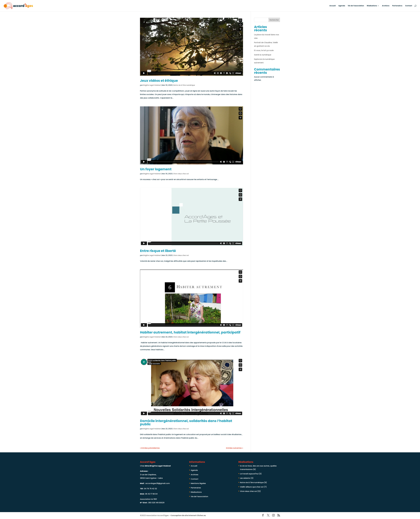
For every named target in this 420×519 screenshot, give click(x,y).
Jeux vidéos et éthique (159, 80)
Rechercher (274, 20)
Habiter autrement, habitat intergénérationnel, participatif (190, 332)
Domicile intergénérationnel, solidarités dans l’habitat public (186, 423)
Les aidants (245, 478)
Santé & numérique (262, 55)
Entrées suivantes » (234, 448)
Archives (385, 6)
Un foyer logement (156, 169)
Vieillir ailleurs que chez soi (251, 487)
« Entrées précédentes (150, 448)
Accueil (332, 6)
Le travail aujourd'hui (249, 473)
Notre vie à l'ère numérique (184, 85)
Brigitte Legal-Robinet (152, 85)
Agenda (341, 6)
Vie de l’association (356, 6)
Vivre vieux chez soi (181, 174)
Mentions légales (198, 483)
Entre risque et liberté (158, 250)
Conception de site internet (188, 515)
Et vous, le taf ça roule (264, 50)
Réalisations (372, 6)
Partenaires (397, 6)
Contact (408, 6)
